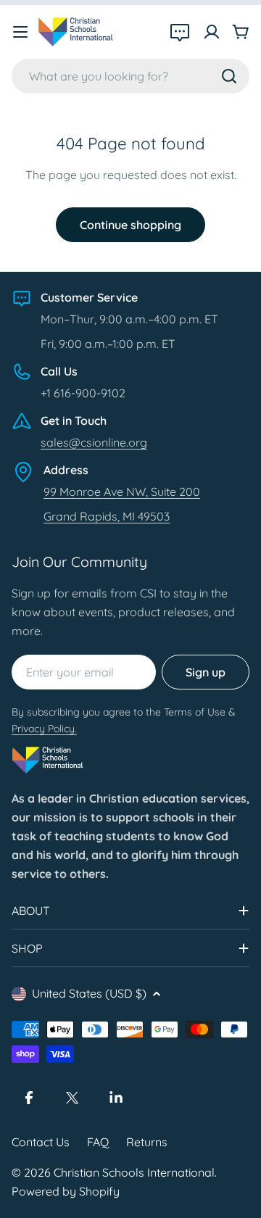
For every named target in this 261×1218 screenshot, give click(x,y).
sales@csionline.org (94, 442)
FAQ (98, 1142)
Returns (146, 1142)
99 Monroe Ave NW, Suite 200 (122, 491)
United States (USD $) (89, 993)
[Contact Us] (179, 32)
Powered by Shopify (66, 1191)
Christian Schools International (134, 1172)
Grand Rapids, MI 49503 (107, 516)
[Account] (211, 32)
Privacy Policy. (44, 728)
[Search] (229, 76)
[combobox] (130, 76)
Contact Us (41, 1142)
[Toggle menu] (20, 32)
